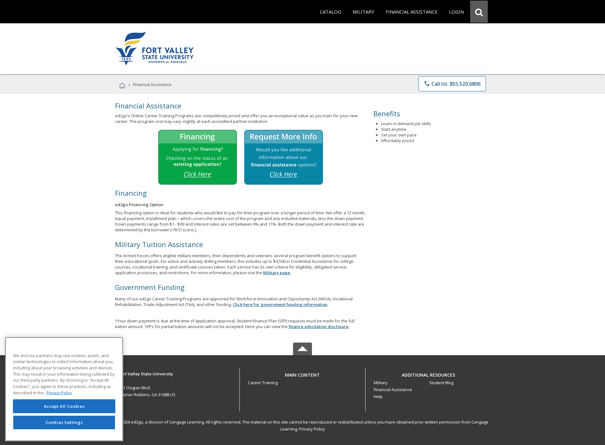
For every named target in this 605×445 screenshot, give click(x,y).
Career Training (263, 382)
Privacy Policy (312, 429)
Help (378, 396)
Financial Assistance (393, 389)
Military (381, 382)
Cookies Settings (64, 422)
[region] (64, 389)
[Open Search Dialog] (479, 12)
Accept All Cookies (64, 406)
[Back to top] (302, 373)
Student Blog (441, 382)
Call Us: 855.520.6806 (452, 83)
